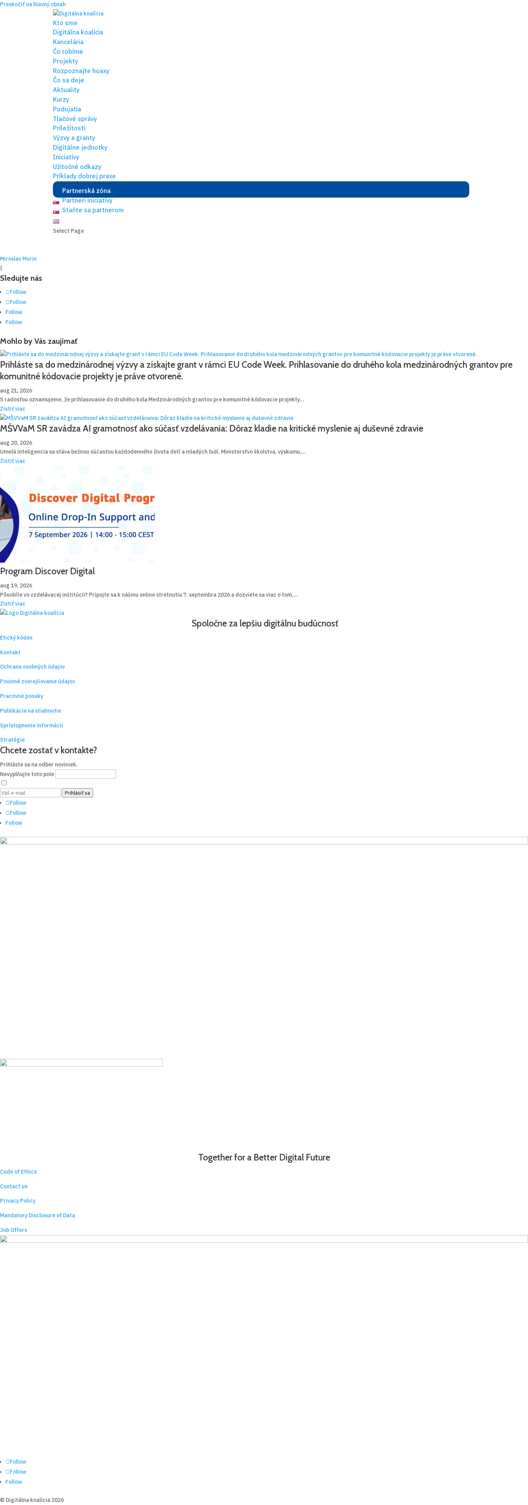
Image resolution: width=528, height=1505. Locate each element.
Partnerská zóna (86, 191)
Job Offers (13, 1230)
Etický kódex (16, 637)
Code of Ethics (18, 1171)
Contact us (13, 1186)
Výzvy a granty (74, 138)
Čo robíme (68, 51)
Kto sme (65, 23)
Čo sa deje (68, 80)
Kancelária (68, 42)
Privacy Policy (18, 1200)
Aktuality (66, 90)
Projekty (65, 61)
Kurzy (61, 99)
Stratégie (12, 739)
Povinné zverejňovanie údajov (37, 681)
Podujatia (67, 109)
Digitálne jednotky (80, 147)
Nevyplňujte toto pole (27, 774)
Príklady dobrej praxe (84, 176)
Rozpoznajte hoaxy (81, 71)
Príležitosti (69, 128)
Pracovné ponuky (21, 696)
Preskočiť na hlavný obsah (33, 4)
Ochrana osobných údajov (32, 666)
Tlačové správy (75, 119)
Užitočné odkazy (77, 167)
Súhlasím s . (73, 783)
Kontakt (10, 652)
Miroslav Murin (18, 258)
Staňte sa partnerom (93, 210)
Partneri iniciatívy (87, 200)
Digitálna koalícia (78, 32)
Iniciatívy (66, 157)
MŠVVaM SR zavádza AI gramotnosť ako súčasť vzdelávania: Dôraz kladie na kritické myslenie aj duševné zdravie (211, 428)
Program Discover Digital (47, 571)
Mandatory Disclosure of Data (37, 1215)
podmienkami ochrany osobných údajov (86, 783)
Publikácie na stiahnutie (30, 710)
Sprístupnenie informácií (31, 725)
